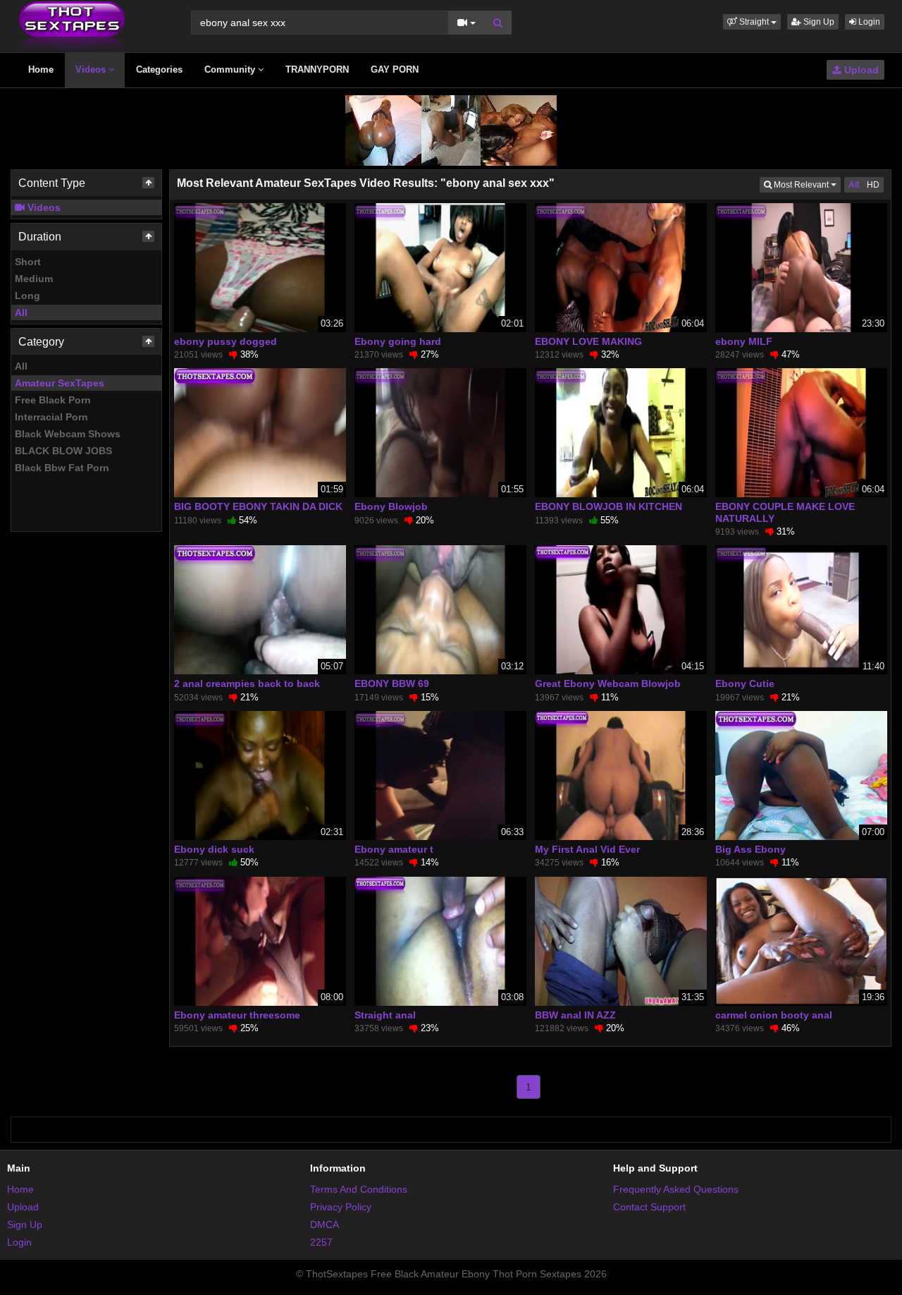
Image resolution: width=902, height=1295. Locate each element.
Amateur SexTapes (59, 383)
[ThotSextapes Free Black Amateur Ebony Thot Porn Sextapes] (72, 25)
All (21, 312)
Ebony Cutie (744, 683)
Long (27, 295)
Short (28, 261)
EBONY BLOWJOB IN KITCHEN (608, 506)
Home (41, 69)
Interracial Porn (51, 416)
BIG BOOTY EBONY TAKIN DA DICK (258, 506)
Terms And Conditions (358, 1189)
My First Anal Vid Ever (587, 849)
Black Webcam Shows (68, 433)
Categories (159, 69)
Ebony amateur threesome (237, 1015)
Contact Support (649, 1206)
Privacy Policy (340, 1206)
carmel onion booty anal (773, 1015)
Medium (34, 278)
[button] (752, 22)
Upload (860, 69)
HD (873, 185)
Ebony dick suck (214, 849)
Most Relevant (806, 184)
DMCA (324, 1224)
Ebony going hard (397, 341)
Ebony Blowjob (391, 506)
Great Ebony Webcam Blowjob (608, 683)
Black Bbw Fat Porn (62, 467)
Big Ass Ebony (750, 849)
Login (868, 22)
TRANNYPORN (317, 69)
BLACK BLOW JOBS (63, 450)
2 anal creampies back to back (247, 683)
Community (231, 69)
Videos (92, 69)
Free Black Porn (53, 400)
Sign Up (817, 22)
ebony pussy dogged (225, 341)
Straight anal (385, 1015)
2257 (321, 1242)
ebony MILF (743, 341)
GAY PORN (395, 69)
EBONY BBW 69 (391, 683)
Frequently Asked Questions (676, 1189)
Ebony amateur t (393, 849)
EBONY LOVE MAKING (588, 341)
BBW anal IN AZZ (575, 1015)
